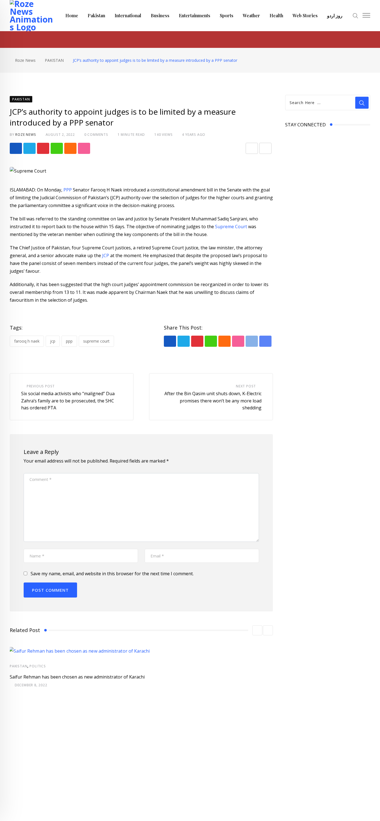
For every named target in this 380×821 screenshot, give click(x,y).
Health (276, 15)
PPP (67, 190)
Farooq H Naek (27, 341)
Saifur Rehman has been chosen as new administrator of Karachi (77, 677)
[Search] (355, 15)
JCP (105, 255)
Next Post (246, 386)
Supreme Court (231, 226)
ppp (69, 341)
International (128, 15)
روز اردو (334, 15)
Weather (251, 15)
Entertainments (194, 15)
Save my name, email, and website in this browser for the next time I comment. (112, 574)
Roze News (25, 134)
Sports (226, 15)
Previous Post (41, 386)
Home (71, 15)
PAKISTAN (18, 666)
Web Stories (305, 15)
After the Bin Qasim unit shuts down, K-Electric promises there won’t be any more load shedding (212, 400)
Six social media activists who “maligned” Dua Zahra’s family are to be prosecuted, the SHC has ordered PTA (68, 400)
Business (160, 15)
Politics (37, 666)
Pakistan (96, 15)
